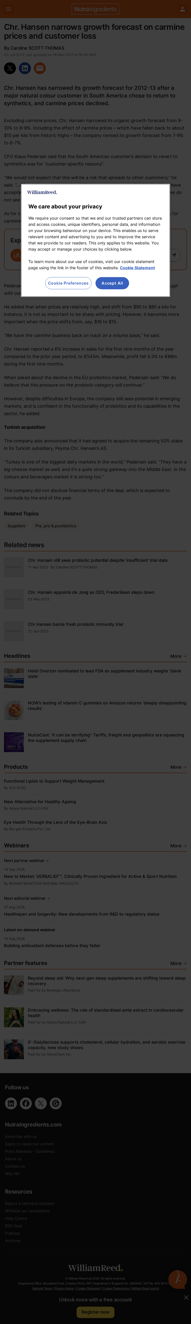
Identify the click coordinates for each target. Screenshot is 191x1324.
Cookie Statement (137, 267)
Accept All (112, 283)
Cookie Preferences (68, 283)
